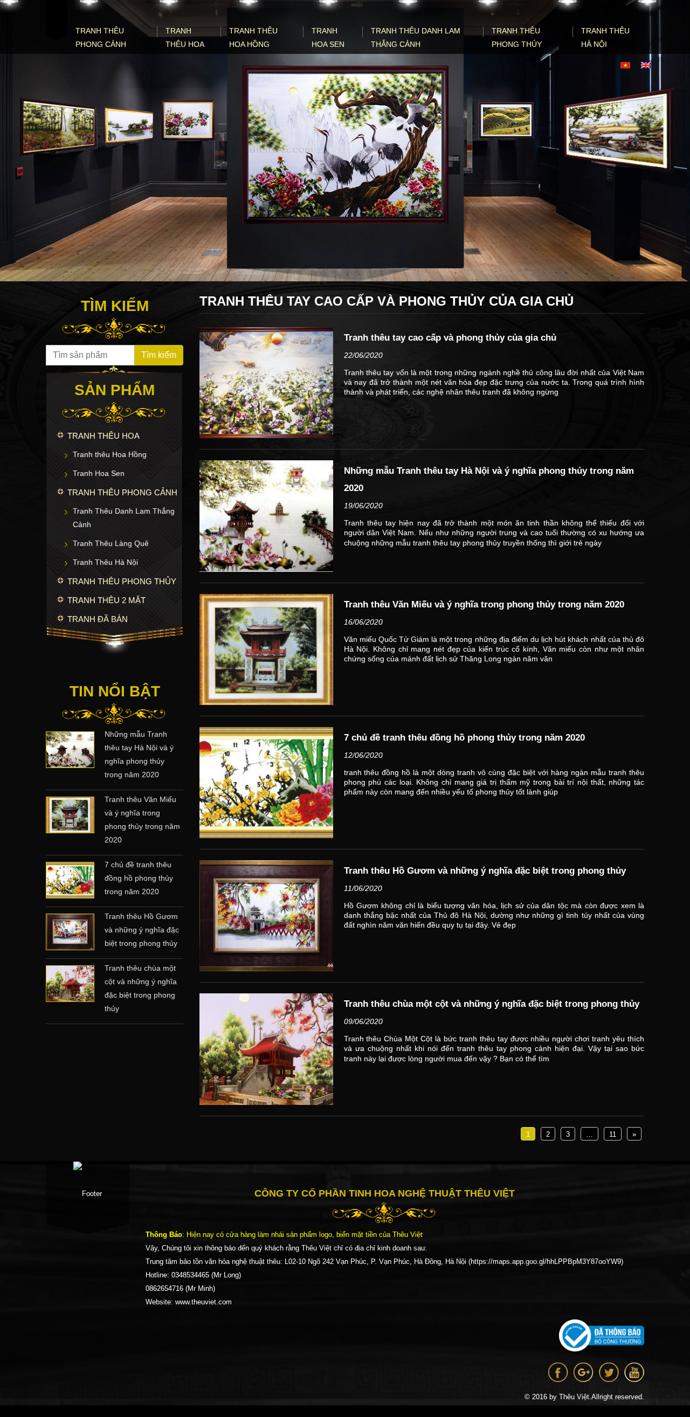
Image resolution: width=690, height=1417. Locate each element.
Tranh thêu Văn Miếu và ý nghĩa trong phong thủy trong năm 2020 (142, 819)
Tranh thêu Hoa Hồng (253, 37)
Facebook (558, 1372)
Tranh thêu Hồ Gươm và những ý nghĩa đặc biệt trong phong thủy (142, 930)
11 (612, 1134)
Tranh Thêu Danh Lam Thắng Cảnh (415, 37)
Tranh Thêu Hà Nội (605, 37)
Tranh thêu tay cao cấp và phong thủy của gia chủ (450, 338)
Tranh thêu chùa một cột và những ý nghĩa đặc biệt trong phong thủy (141, 988)
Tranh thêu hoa (184, 37)
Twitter (609, 1372)
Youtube (634, 1372)
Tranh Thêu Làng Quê (111, 543)
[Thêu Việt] (56, 20)
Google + (584, 1372)
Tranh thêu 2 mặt (106, 600)
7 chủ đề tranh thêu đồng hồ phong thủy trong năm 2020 (139, 878)
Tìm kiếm (158, 355)
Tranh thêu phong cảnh (100, 37)
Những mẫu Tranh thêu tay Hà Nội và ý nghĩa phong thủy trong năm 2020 (139, 754)
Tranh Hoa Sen (328, 37)
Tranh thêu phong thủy (517, 37)
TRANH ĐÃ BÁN (97, 619)
